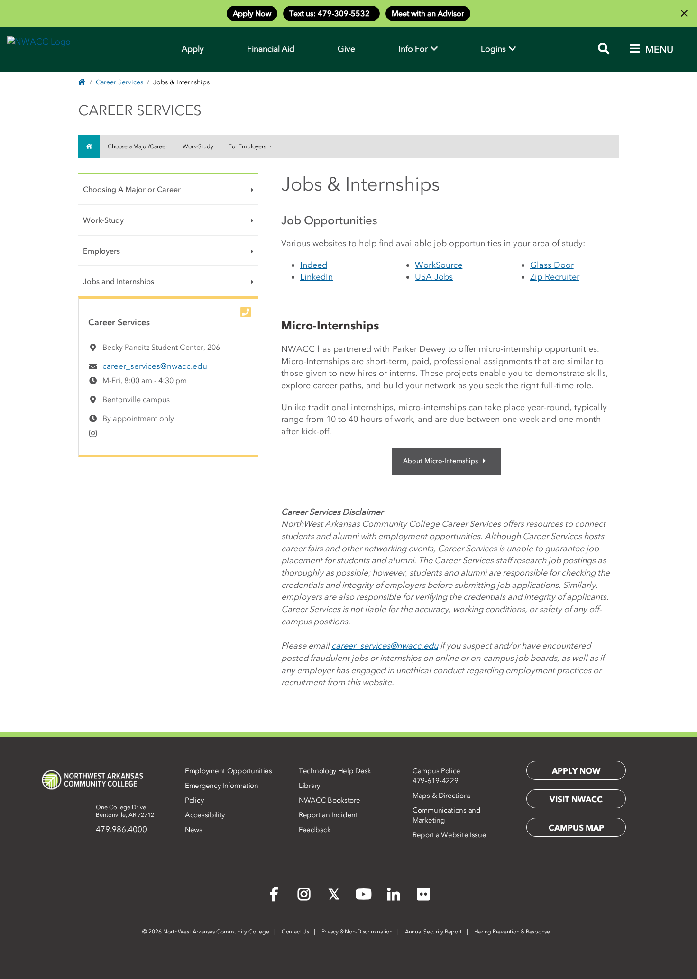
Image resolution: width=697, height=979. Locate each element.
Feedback (315, 829)
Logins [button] (494, 49)
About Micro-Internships (440, 461)
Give (346, 49)
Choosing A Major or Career (132, 189)
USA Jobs (434, 277)
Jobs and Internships (118, 281)
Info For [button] (414, 49)
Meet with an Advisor (428, 13)
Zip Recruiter (554, 277)
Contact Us (295, 931)
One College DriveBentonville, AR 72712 (125, 811)
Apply (193, 49)
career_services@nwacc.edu (154, 366)
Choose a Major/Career (137, 146)
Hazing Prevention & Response (512, 931)
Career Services (119, 82)
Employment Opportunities (228, 771)
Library (309, 785)
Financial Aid (270, 49)
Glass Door (552, 265)
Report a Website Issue (449, 835)
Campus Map (576, 828)
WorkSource (438, 265)
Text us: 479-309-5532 (331, 13)
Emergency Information (221, 785)
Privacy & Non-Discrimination (357, 931)
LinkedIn (316, 277)
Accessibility (205, 815)
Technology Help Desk (335, 771)
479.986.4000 (121, 829)
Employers (101, 251)
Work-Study (198, 146)
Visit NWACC (576, 799)
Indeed (313, 265)
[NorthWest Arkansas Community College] (92, 779)
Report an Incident (328, 815)
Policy (194, 800)
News (193, 829)
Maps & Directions (442, 795)
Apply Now (252, 13)
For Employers (248, 146)
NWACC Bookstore (329, 800)
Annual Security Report (433, 931)
